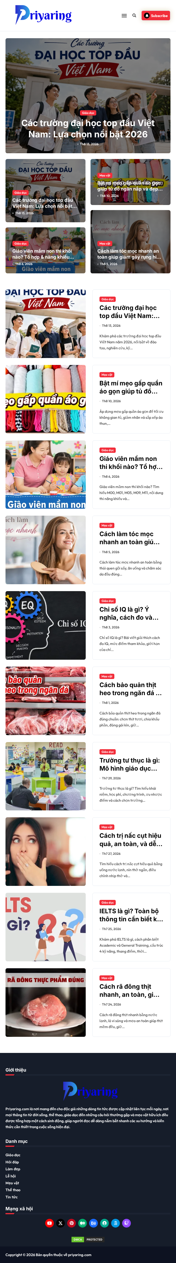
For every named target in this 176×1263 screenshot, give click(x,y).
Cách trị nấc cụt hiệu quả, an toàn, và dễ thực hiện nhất (130, 843)
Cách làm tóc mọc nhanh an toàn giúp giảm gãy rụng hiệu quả (129, 257)
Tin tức (12, 1197)
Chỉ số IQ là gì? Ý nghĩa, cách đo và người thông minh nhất (126, 621)
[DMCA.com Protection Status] (88, 1239)
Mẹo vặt (104, 175)
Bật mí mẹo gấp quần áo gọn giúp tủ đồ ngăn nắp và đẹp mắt (128, 189)
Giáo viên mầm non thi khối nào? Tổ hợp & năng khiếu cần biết (42, 257)
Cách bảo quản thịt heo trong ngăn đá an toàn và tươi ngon (131, 693)
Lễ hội (11, 1176)
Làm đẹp (13, 1169)
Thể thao (13, 1190)
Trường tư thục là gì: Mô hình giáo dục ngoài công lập (129, 768)
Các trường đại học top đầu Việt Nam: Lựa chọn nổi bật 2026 (42, 206)
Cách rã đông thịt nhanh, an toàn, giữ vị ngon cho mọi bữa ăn (129, 998)
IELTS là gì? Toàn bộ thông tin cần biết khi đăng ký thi (130, 919)
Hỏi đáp (12, 1162)
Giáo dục (88, 113)
